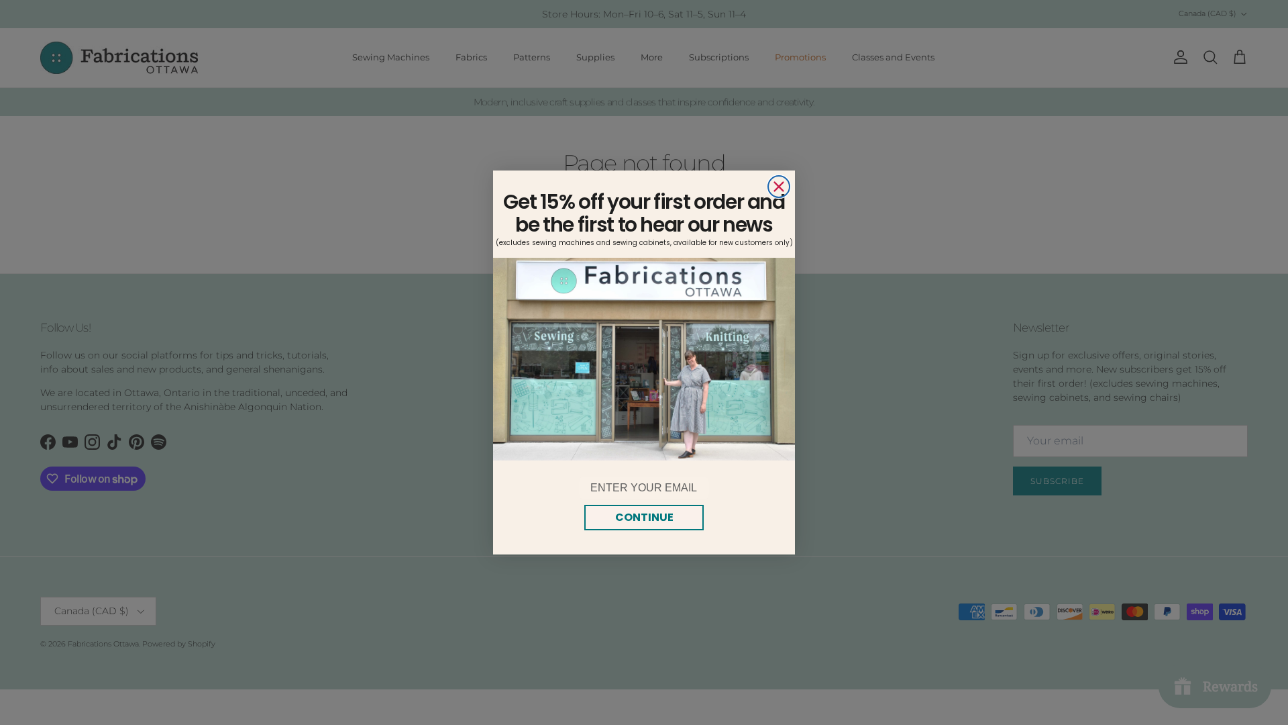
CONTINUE (644, 517)
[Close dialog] (779, 186)
